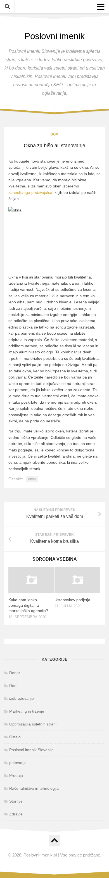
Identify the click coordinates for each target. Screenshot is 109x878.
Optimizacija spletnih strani (32, 724)
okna (32, 479)
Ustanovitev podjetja (72, 600)
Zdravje (16, 814)
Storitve (16, 801)
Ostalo (15, 737)
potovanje (18, 762)
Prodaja (16, 775)
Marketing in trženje (26, 711)
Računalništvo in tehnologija (34, 788)
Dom (54, 134)
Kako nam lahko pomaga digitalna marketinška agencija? (28, 605)
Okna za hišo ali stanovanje (54, 145)
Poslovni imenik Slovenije (31, 750)
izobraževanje (21, 698)
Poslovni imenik (54, 36)
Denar (14, 672)
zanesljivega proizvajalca (30, 192)
